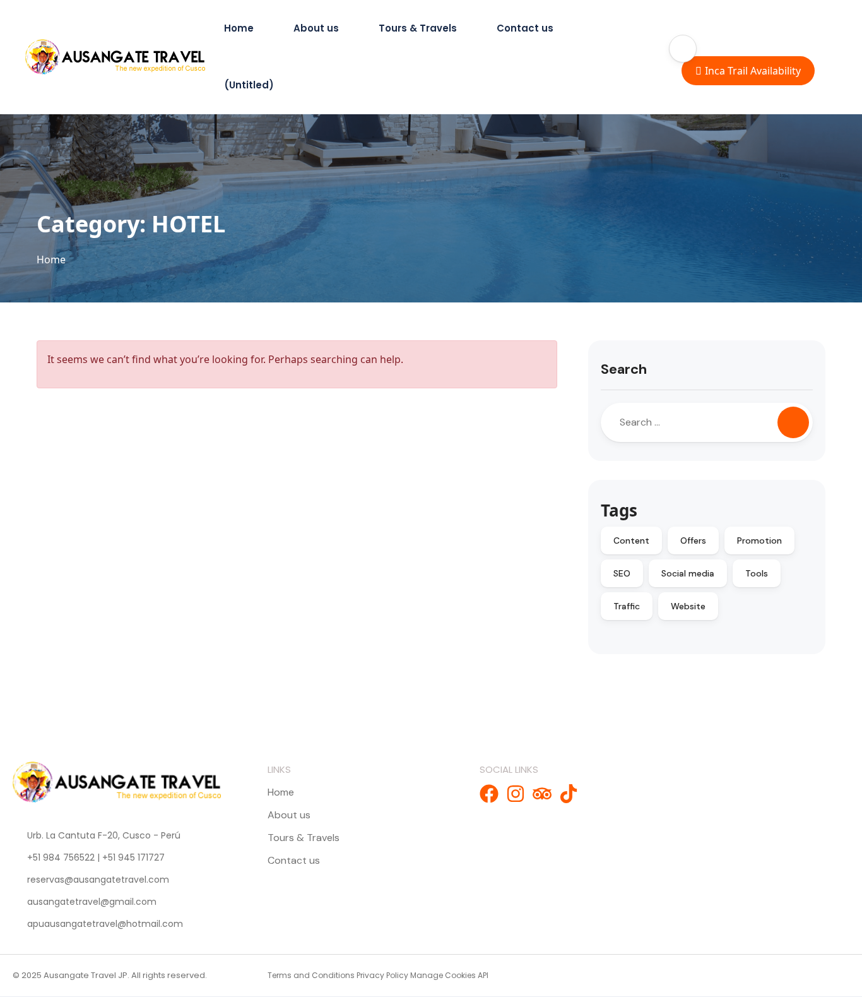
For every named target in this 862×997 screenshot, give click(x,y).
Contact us (525, 28)
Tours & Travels (418, 28)
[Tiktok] (568, 793)
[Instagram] (515, 793)
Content (631, 540)
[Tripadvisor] (542, 793)
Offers (693, 540)
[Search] (793, 422)
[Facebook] (489, 793)
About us (316, 28)
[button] (683, 49)
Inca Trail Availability (753, 71)
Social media (687, 573)
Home (239, 28)
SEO (621, 573)
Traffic (626, 606)
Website (688, 606)
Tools (756, 573)
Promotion (759, 540)
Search (624, 369)
